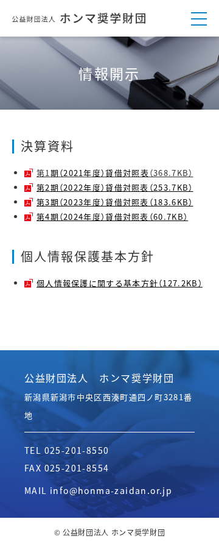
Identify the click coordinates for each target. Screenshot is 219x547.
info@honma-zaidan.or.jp (111, 490)
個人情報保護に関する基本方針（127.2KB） (119, 283)
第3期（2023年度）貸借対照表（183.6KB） (114, 202)
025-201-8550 (76, 450)
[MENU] (199, 18)
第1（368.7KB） (114, 172)
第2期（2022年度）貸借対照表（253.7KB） (114, 187)
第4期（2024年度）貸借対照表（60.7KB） (112, 216)
